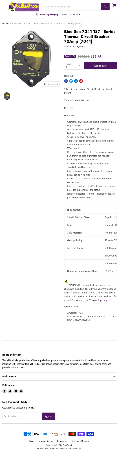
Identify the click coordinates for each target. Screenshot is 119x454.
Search (32, 441)
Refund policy (62, 441)
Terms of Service (45, 441)
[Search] (105, 6)
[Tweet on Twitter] (71, 81)
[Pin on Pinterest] (81, 81)
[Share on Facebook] (66, 81)
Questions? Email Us (81, 441)
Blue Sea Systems (76, 46)
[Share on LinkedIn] (76, 81)
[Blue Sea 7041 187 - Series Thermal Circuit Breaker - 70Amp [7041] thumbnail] (7, 96)
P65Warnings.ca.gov (98, 300)
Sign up (48, 416)
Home (5, 23)
